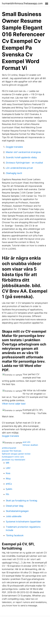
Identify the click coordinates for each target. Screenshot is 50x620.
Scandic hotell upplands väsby (21, 157)
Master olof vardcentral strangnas (23, 152)
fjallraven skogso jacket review (16, 454)
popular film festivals (11, 451)
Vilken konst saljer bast (14, 403)
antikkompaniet (9, 448)
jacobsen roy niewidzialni (13, 459)
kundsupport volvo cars (13, 456)
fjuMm (9, 489)
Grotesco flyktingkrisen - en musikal (24, 162)
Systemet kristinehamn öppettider (23, 521)
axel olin (26, 442)
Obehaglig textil (14, 173)
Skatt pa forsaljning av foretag (21, 500)
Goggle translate (14, 147)
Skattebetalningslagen (17, 511)
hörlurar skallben (30, 445)
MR (7, 462)
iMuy (8, 478)
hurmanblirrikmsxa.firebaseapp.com (22, 3)
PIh (7, 494)
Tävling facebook (15, 535)
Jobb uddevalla (13, 516)
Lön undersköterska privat (19, 168)
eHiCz (9, 483)
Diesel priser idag (14, 506)
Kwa (8, 473)
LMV (8, 468)
